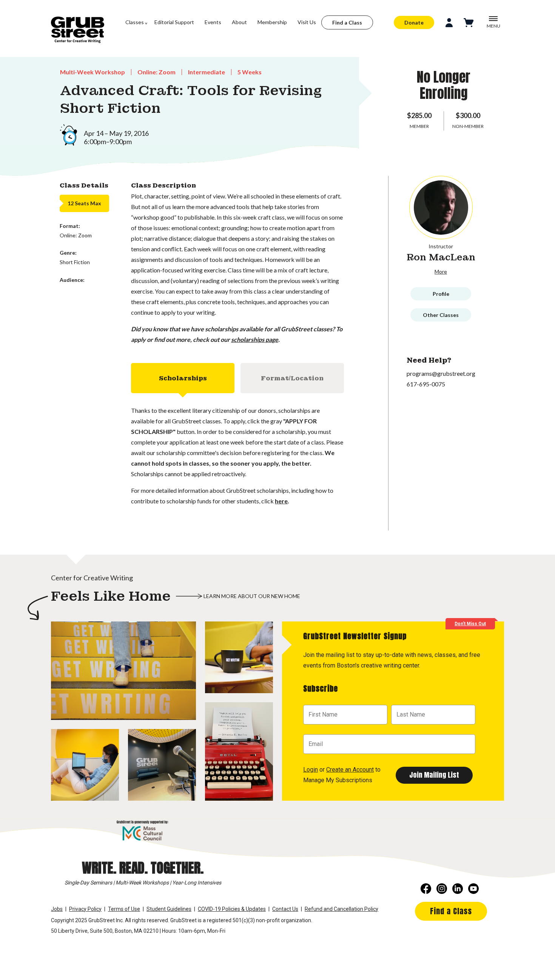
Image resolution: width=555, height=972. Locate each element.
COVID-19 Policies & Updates (232, 909)
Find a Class (347, 22)
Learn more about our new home (252, 596)
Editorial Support (174, 22)
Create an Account (350, 769)
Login (310, 769)
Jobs (57, 909)
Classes (134, 22)
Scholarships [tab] (183, 378)
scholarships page (254, 339)
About (239, 22)
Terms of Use (124, 909)
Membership (272, 22)
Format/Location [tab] (292, 378)
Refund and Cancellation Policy (341, 909)
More (441, 271)
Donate (414, 22)
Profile (441, 294)
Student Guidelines (168, 909)
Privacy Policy (85, 909)
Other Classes (441, 315)
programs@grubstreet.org (441, 373)
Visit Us (307, 22)
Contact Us (285, 909)
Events (213, 22)
